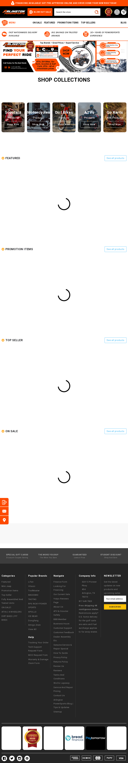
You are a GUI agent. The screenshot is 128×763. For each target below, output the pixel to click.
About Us (58, 607)
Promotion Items (10, 590)
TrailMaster (34, 590)
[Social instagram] (19, 758)
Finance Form (60, 582)
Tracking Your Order (38, 642)
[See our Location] (4, 520)
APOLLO (32, 612)
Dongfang (33, 620)
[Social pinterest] (27, 758)
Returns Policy (61, 662)
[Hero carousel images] (64, 56)
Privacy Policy (60, 657)
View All (32, 629)
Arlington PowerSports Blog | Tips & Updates (63, 704)
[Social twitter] (12, 758)
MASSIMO (33, 595)
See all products (115, 158)
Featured (49, 22)
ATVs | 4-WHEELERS (12, 612)
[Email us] (4, 511)
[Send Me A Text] (4, 502)
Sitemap (58, 712)
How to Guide (61, 653)
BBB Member (60, 619)
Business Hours (61, 623)
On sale (37, 22)
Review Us (59, 666)
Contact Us (59, 695)
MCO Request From (38, 655)
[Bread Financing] (74, 738)
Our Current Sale (62, 594)
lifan (30, 582)
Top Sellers (88, 22)
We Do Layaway (61, 683)
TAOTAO (32, 599)
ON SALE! (6, 607)
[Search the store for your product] (97, 12)
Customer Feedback (64, 632)
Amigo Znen (34, 625)
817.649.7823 (85, 601)
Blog (123, 22)
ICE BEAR (32, 616)
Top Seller (7, 595)
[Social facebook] (4, 758)
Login (117, 12)
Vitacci (31, 586)
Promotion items (68, 22)
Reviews (58, 670)
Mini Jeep (6, 586)
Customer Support (63, 628)
